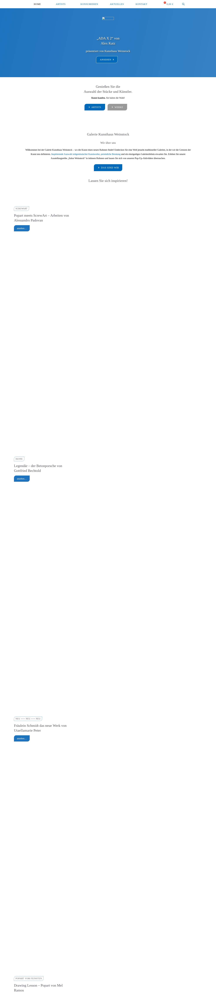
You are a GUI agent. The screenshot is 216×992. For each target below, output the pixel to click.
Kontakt (141, 4)
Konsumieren (89, 4)
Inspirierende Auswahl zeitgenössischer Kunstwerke (75, 154)
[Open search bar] (183, 4)
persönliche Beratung (111, 154)
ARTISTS (61, 4)
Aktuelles (117, 4)
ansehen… (22, 228)
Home (37, 4)
